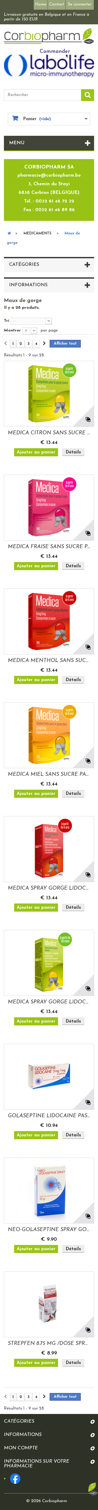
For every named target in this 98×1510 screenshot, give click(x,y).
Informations (28, 285)
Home (40, 4)
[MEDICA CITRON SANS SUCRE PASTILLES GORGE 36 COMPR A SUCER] (49, 393)
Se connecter (79, 4)
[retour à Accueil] (9, 233)
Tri (6, 321)
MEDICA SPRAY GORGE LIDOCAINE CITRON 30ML (49, 1002)
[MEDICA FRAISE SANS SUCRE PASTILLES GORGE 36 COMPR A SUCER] (49, 507)
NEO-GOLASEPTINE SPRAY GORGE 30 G (49, 1229)
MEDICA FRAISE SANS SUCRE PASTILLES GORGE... (49, 546)
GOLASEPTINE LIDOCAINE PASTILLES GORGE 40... (49, 1116)
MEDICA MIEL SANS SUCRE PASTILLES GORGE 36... (49, 774)
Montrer (12, 330)
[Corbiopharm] (49, 36)
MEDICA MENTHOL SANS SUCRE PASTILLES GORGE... (49, 660)
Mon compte (21, 1448)
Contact (56, 4)
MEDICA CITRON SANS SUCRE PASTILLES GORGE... (49, 433)
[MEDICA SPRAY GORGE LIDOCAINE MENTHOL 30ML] (49, 849)
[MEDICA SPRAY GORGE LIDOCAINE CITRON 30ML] (49, 963)
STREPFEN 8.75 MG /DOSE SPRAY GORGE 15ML (49, 1343)
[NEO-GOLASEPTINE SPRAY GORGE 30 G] (49, 1190)
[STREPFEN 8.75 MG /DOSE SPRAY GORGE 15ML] (49, 1304)
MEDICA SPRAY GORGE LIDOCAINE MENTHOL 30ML (49, 888)
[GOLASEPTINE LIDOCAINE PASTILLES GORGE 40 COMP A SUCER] (49, 1076)
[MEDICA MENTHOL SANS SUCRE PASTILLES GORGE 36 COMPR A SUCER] (49, 621)
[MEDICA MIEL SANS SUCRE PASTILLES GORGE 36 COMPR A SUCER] (49, 735)
